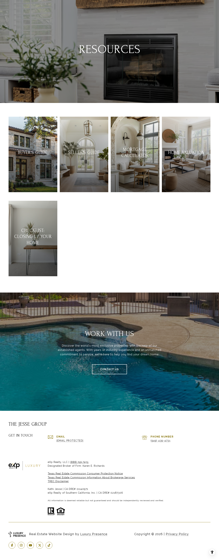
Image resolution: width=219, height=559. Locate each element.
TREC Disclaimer (58, 481)
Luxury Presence (93, 534)
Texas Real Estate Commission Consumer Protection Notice (85, 473)
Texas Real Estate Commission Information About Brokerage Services (91, 477)
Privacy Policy (177, 534)
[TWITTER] (39, 545)
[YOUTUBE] (30, 545)
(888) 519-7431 (79, 462)
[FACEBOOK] (12, 545)
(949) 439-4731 (160, 440)
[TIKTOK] (49, 545)
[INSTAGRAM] (21, 545)
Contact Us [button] (109, 369)
